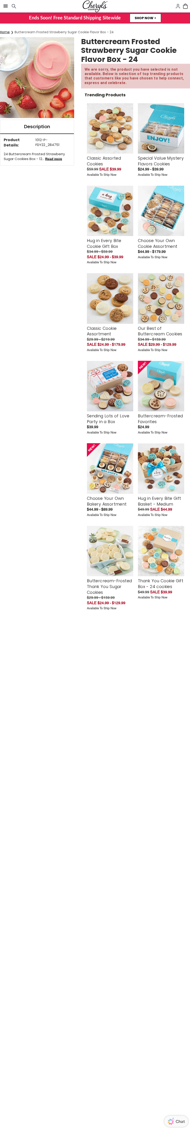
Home (5, 32)
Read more (53, 159)
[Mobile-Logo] (95, 6)
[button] (145, 18)
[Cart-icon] (185, 6)
